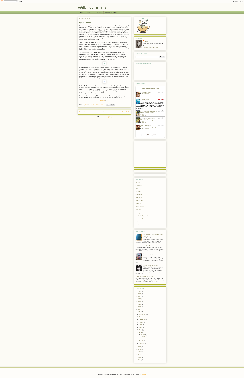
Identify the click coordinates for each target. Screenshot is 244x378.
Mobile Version (140, 206)
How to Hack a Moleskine (144, 246)
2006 (139, 357)
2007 (139, 354)
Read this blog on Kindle (143, 216)
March (141, 341)
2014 (139, 304)
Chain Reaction (144, 99)
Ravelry (138, 213)
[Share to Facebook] (112, 105)
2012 (139, 309)
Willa (86, 104)
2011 (139, 312)
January (141, 343)
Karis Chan (144, 115)
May (140, 330)
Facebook (139, 191)
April (140, 332)
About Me (89, 12)
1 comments (99, 104)
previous (102, 100)
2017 (139, 296)
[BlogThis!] (108, 105)
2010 (139, 346)
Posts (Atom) (108, 117)
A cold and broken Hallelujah (144, 276)
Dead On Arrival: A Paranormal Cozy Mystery (148, 126)
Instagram (139, 197)
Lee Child (144, 100)
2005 (139, 360)
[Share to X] (110, 105)
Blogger (144, 374)
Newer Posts (83, 112)
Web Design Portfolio (111, 12)
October (141, 317)
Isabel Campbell (145, 93)
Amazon (138, 182)
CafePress (139, 185)
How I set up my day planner (152, 254)
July (140, 324)
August (141, 322)
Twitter (138, 222)
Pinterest (138, 209)
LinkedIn (138, 203)
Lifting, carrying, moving (150, 265)
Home (81, 12)
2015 (139, 301)
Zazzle (138, 225)
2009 (139, 349)
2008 (139, 352)
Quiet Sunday (85, 22)
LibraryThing (139, 200)
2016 (139, 299)
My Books (99, 12)
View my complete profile (150, 47)
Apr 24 (143, 334)
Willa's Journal (92, 7)
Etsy (137, 188)
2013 (139, 306)
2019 (139, 291)
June (141, 327)
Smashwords (139, 219)
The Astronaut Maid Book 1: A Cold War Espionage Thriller (148, 119)
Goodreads (139, 194)
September (142, 319)
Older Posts (125, 112)
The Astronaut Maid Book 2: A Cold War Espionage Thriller (148, 112)
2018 (139, 293)
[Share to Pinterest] (114, 105)
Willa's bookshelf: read (150, 89)
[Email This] (107, 105)
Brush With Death (145, 92)
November (142, 314)
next (107, 100)
